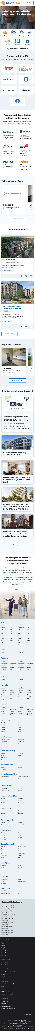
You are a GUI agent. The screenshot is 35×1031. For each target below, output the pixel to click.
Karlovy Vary (4, 769)
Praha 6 (20, 723)
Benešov (3, 847)
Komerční (4, 685)
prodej (3, 688)
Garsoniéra (4, 627)
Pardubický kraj (7, 820)
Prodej (3, 625)
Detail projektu (7, 271)
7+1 (11, 638)
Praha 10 (20, 731)
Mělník (2, 857)
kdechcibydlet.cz (6, 965)
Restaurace (4, 697)
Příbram (20, 855)
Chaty (3, 676)
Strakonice (21, 742)
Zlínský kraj (5, 888)
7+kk (11, 636)
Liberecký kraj (6, 786)
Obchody (3, 695)
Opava (20, 801)
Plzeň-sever (21, 833)
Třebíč (19, 879)
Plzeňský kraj (6, 830)
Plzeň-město (4, 839)
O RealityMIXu (5, 1001)
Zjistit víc (17, 589)
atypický (12, 640)
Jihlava (2, 881)
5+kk (11, 627)
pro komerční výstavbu (4, 664)
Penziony (12, 690)
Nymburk (20, 849)
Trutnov (20, 779)
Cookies (3, 1004)
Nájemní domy (3, 710)
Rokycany (20, 835)
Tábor (19, 744)
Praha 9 (20, 729)
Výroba (12, 696)
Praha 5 (3, 731)
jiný (10, 642)
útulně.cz (3, 974)
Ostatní (4, 704)
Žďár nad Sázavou (23, 881)
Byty (2, 622)
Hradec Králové (5, 777)
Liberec (20, 788)
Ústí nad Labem (22, 870)
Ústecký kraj (5, 863)
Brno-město (4, 758)
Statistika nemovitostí (7, 984)
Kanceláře (3, 690)
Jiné (11, 698)
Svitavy (20, 823)
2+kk (2, 634)
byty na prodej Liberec (8, 912)
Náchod (3, 781)
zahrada (12, 667)
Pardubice (3, 825)
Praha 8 (20, 727)
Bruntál (3, 798)
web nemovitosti (21, 577)
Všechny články (17, 545)
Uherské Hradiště (5, 893)
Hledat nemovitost (17, 219)
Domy (3, 649)
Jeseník (3, 811)
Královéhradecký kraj (9, 774)
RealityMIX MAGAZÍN (7, 994)
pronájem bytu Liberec (8, 914)
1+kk (2, 629)
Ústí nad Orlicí (21, 825)
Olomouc (3, 813)
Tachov (20, 837)
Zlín (19, 893)
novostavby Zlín (6, 934)
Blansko (3, 753)
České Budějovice (5, 739)
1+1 (2, 632)
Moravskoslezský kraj (9, 796)
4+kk (2, 642)
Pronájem (21, 625)
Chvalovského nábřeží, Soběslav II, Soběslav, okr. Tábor (12, 208)
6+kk (11, 632)
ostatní (11, 669)
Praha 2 (3, 725)
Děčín (2, 868)
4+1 (2, 644)
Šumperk (20, 813)
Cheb (2, 767)
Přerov (2, 815)
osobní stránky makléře (23, 579)
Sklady (2, 693)
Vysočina (4, 877)
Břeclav (3, 755)
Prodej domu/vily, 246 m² (9, 211)
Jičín (2, 779)
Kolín (2, 853)
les (1, 671)
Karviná (3, 803)
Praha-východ (22, 851)
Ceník (2, 986)
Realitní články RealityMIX (8, 972)
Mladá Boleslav (22, 847)
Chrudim (3, 823)
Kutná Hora (4, 855)
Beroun (3, 849)
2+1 (2, 636)
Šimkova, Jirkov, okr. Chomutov (12, 371)
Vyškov (20, 755)
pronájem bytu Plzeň (7, 908)
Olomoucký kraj (7, 808)
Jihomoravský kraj (8, 751)
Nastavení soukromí (6, 1006)
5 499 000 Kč (8, 205)
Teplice (20, 868)
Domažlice (3, 833)
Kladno (2, 851)
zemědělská (4, 669)
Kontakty (3, 989)
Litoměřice (3, 870)
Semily (20, 790)
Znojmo (20, 758)
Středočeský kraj (7, 844)
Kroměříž (3, 891)
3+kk (2, 638)
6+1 (11, 634)
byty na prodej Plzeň (7, 906)
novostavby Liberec (7, 916)
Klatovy (3, 835)
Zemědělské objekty (4, 714)
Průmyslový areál (13, 693)
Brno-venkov (4, 760)
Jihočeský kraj (6, 737)
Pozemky (4, 658)
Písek (2, 746)
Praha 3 (3, 727)
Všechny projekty (9, 334)
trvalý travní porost (13, 664)
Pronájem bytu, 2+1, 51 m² (9, 372)
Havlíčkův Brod (5, 879)
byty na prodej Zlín (7, 930)
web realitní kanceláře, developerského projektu (18, 574)
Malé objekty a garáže (13, 710)
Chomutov (3, 865)
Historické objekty (12, 714)
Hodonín (20, 753)
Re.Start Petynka (9, 260)
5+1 (11, 629)
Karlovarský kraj (7, 764)
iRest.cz (12, 572)
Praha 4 (3, 729)
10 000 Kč (9, 369)
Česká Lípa (4, 788)
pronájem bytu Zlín (7, 932)
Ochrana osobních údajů (8, 1009)
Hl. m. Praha (5, 720)
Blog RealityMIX (5, 977)
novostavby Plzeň (6, 910)
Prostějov (20, 811)
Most (19, 865)
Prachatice (21, 739)
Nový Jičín (20, 798)
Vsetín (19, 891)
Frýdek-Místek (5, 801)
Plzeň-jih (3, 837)
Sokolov (20, 767)
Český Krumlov (5, 742)
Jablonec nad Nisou (6, 790)
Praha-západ (21, 853)
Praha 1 (3, 723)
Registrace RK (5, 991)
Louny (2, 872)
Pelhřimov (3, 884)
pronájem (21, 688)
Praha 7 (20, 725)
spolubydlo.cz (5, 962)
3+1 (2, 640)
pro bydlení (4, 667)
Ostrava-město (22, 803)
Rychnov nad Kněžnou (24, 777)
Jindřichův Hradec (5, 744)
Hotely (2, 699)
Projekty (3, 948)
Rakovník (20, 857)
